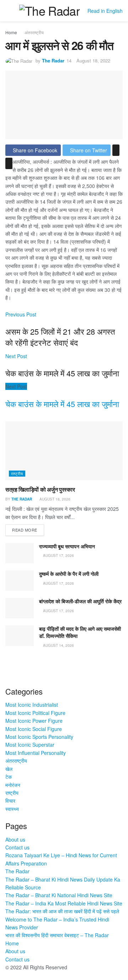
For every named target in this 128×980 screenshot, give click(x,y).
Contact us (17, 847)
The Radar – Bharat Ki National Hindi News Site (58, 895)
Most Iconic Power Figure (34, 720)
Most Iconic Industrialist (31, 704)
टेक (8, 776)
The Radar (53, 60)
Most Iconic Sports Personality (39, 736)
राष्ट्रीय (17, 473)
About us (15, 839)
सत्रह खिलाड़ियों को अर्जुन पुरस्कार (40, 489)
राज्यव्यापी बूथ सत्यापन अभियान (67, 546)
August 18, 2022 (93, 60)
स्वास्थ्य (12, 808)
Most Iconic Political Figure (35, 712)
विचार (10, 800)
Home (11, 32)
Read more (24, 530)
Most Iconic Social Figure (33, 728)
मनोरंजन (12, 784)
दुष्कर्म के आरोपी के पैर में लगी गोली (68, 573)
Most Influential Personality (35, 752)
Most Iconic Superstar (29, 744)
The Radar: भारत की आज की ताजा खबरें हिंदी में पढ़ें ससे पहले (62, 911)
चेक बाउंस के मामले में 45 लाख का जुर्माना (62, 403)
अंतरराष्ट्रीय (34, 32)
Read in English (105, 10)
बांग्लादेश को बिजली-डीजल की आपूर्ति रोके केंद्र (80, 601)
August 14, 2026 (58, 645)
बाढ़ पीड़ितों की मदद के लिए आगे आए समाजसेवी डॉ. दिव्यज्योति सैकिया (80, 632)
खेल (8, 768)
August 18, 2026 (54, 499)
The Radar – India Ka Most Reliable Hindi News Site (63, 903)
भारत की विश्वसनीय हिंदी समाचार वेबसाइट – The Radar (57, 935)
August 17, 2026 (58, 555)
